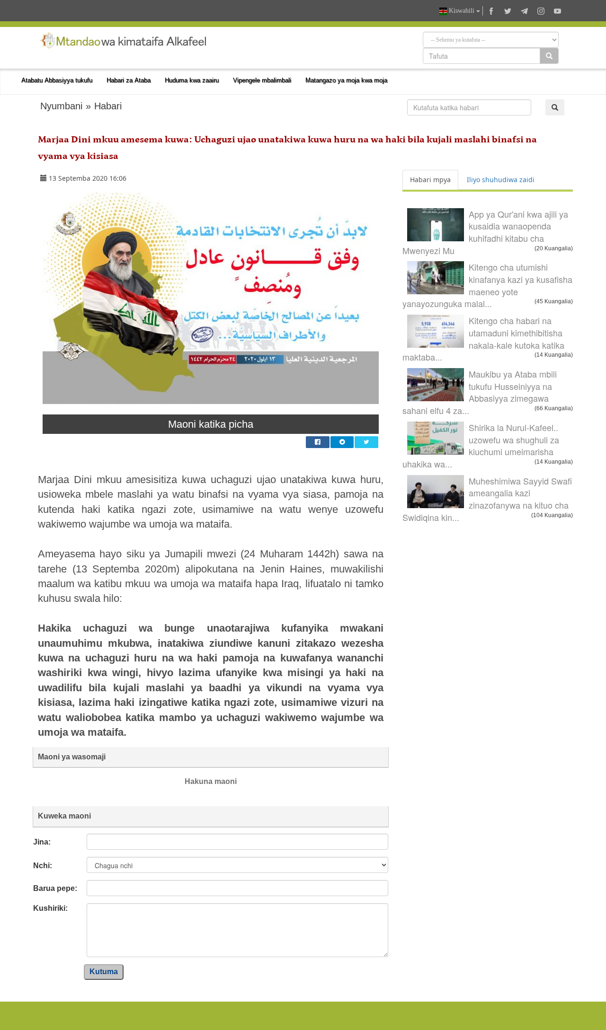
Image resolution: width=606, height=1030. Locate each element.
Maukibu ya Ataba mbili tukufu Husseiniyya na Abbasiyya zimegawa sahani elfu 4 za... (479, 392)
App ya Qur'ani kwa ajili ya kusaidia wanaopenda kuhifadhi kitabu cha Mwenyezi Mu (485, 232)
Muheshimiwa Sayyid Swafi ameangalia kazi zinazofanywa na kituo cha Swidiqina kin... (487, 499)
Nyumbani (61, 106)
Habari (108, 106)
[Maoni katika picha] (211, 303)
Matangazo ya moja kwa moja (346, 80)
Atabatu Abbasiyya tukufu (56, 80)
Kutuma (103, 972)
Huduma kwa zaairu (192, 80)
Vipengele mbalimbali (262, 80)
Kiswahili (461, 10)
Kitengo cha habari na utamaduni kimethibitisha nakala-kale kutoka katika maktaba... (483, 338)
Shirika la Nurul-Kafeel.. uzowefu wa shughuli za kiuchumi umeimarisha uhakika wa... (480, 445)
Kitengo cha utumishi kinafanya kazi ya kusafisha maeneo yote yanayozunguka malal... (487, 285)
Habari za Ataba (129, 80)
